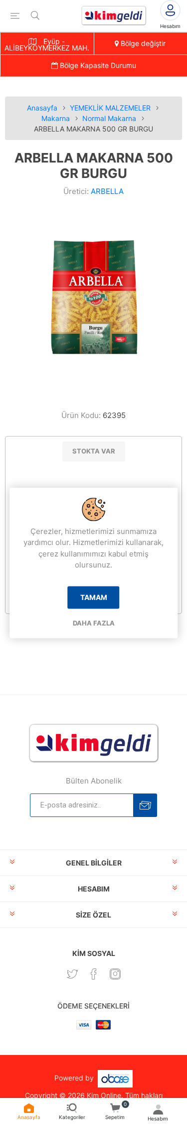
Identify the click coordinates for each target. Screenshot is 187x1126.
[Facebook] (94, 974)
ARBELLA (107, 191)
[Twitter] (72, 974)
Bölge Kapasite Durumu (97, 65)
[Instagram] (115, 974)
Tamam (93, 597)
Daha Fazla (94, 623)
